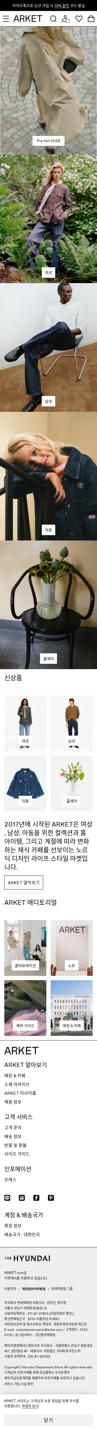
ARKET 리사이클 (20, 1092)
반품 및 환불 (15, 1145)
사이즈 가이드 (17, 1153)
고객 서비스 (18, 1116)
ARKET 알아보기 (25, 1064)
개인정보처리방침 (34, 1289)
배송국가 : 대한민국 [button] (22, 1234)
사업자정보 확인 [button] (61, 1313)
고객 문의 (13, 1127)
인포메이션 (17, 1168)
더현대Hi (10, 1278)
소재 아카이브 (17, 1084)
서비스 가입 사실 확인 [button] (18, 1384)
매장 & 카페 (14, 1075)
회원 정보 (13, 1225)
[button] (53, 18)
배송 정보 (13, 1136)
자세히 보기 (30, 1406)
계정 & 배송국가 (23, 1214)
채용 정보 (13, 1101)
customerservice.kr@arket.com (39, 1329)
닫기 (48, 1420)
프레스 (10, 1179)
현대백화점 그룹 (62, 1289)
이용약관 (10, 1289)
